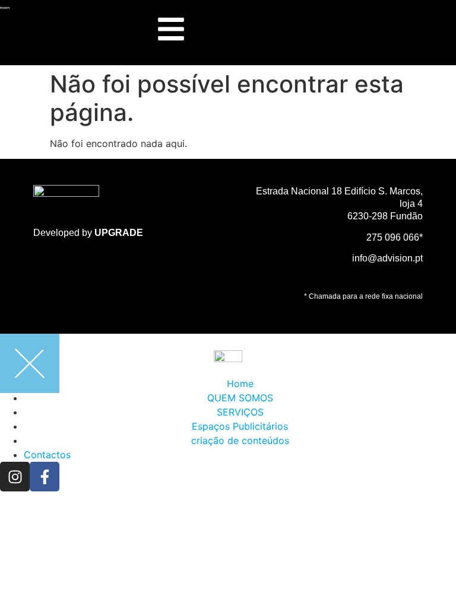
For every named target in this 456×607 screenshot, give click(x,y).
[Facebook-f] (44, 476)
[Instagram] (15, 476)
